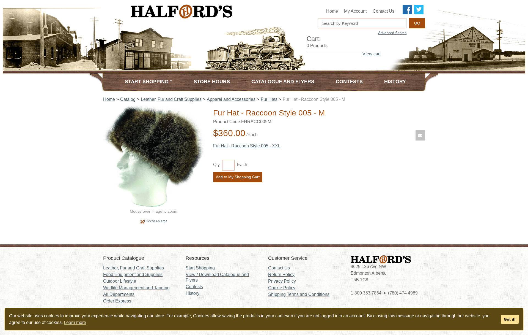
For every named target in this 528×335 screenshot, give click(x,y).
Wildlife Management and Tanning (136, 287)
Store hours (212, 81)
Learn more (75, 322)
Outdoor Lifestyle (119, 281)
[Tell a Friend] (420, 135)
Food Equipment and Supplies (133, 274)
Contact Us (383, 11)
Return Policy (281, 274)
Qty (216, 164)
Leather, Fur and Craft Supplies (171, 99)
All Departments (118, 294)
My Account (355, 11)
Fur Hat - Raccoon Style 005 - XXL (246, 146)
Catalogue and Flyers (282, 81)
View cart (371, 54)
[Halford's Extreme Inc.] (209, 11)
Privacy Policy (282, 281)
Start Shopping (200, 268)
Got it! (510, 319)
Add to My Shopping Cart (238, 177)
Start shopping (147, 81)
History (395, 81)
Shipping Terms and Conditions (298, 294)
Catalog (128, 99)
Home (332, 11)
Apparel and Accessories (231, 99)
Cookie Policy (281, 287)
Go (417, 23)
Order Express (117, 301)
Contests (349, 81)
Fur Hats (269, 99)
